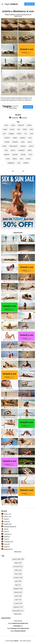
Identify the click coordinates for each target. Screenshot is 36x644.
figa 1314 (18, 585)
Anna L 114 (7, 514)
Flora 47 (6, 531)
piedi (31, 129)
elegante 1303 (18, 588)
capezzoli (21, 125)
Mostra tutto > (18, 551)
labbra (25, 129)
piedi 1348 (18, 581)
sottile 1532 (18, 570)
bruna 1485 (18, 574)
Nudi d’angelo (18, 621)
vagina (15, 159)
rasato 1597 (18, 563)
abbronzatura (13, 146)
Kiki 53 (6, 529)
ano (26, 133)
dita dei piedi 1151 (18, 611)
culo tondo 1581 (18, 566)
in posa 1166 (18, 603)
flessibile (15, 142)
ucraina (29, 125)
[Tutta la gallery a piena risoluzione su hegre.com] (9, 76)
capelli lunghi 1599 (18, 559)
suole (21, 159)
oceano (31, 146)
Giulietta (24, 118)
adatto (29, 150)
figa (19, 129)
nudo (31, 133)
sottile (4, 146)
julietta (28, 159)
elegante (6, 154)
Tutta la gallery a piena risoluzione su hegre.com (18, 15)
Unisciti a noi (29, 4)
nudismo (7, 138)
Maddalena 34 (8, 549)
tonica (29, 142)
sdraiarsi (23, 146)
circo (19, 163)
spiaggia (11, 133)
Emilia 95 (7, 521)
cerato (7, 159)
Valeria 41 (7, 536)
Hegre (11, 3)
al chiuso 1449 (18, 577)
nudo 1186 (18, 600)
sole (4, 133)
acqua (13, 125)
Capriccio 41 (8, 534)
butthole (26, 163)
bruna (6, 125)
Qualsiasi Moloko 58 (10, 526)
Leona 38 (7, 544)
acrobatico (21, 150)
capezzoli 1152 (18, 607)
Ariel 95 (6, 519)
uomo (30, 154)
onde (6, 150)
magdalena (11, 163)
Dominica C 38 (8, 541)
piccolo (12, 129)
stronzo (13, 150)
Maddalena (15, 118)
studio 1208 (18, 596)
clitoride (7, 142)
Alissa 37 (7, 546)
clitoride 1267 (18, 592)
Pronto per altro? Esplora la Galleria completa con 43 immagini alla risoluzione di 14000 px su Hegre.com (16, 99)
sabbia (15, 138)
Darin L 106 (7, 516)
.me (18, 626)
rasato (5, 129)
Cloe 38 (6, 539)
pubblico (22, 138)
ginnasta (15, 154)
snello (23, 142)
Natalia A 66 (7, 524)
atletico (19, 133)
